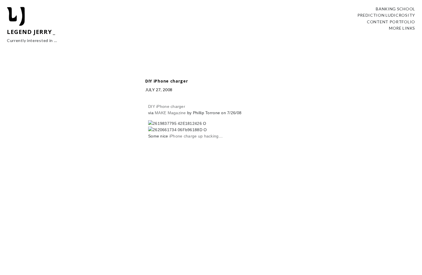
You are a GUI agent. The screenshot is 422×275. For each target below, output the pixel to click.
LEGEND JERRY (29, 32)
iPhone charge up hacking (194, 136)
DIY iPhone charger (166, 106)
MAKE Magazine (170, 112)
